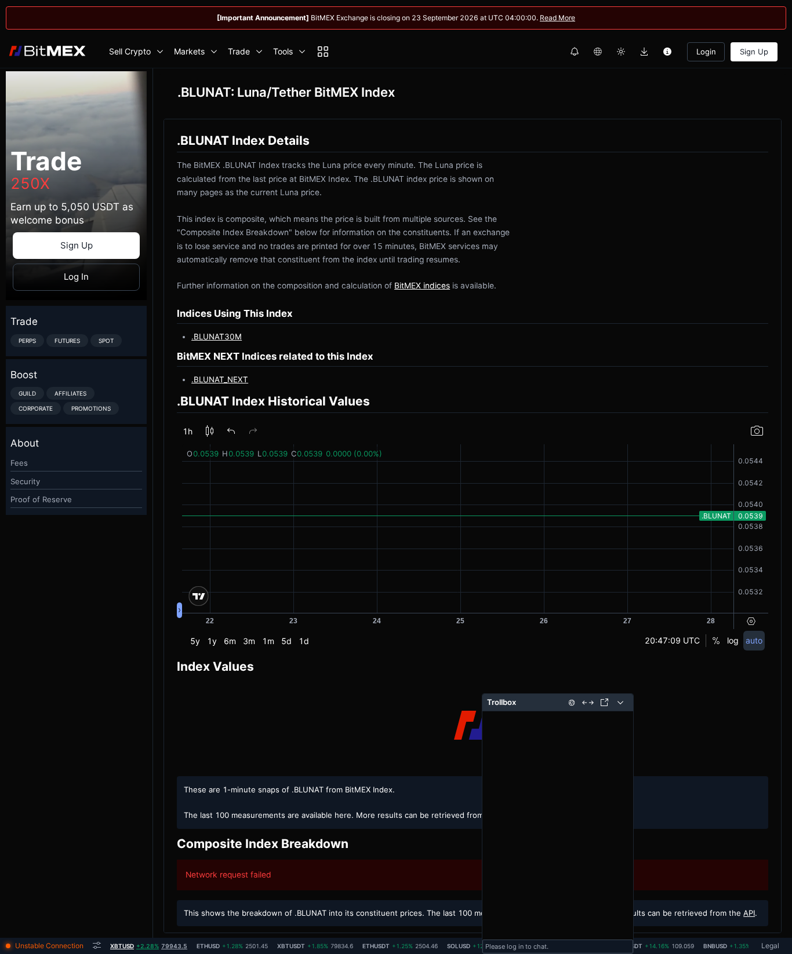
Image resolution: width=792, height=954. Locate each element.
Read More (557, 17)
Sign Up (754, 51)
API (749, 913)
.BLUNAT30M (216, 336)
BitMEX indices (422, 285)
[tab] (148, 946)
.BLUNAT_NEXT (219, 379)
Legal (770, 945)
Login (706, 51)
